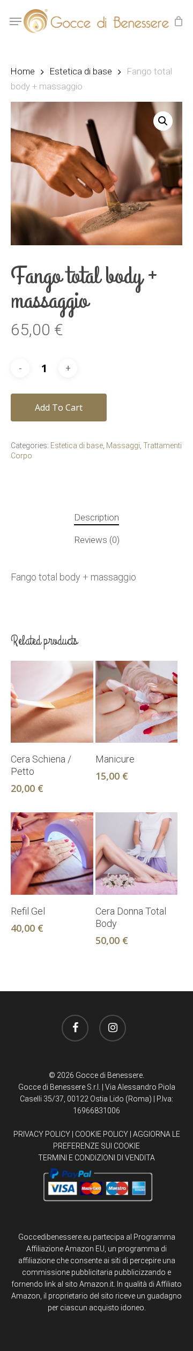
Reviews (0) (97, 539)
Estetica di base (81, 71)
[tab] (96, 517)
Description (96, 517)
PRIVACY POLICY (41, 1134)
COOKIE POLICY (101, 1134)
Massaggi (123, 445)
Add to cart (59, 407)
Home (23, 71)
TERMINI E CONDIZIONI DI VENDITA (96, 1157)
